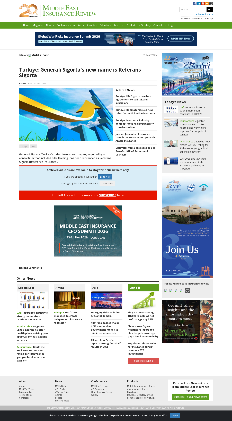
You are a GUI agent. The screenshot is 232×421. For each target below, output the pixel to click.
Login (171, 25)
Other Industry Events (101, 392)
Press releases (62, 400)
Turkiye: (29, 69)
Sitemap (209, 18)
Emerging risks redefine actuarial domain (105, 314)
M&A (33, 146)
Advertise (119, 25)
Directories (132, 392)
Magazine (38, 25)
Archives (78, 25)
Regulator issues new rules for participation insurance (135, 111)
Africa (60, 288)
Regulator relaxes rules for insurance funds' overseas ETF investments (142, 348)
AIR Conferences (99, 389)
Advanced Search (204, 14)
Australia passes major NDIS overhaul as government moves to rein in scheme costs (105, 328)
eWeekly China (62, 392)
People (58, 397)
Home (26, 25)
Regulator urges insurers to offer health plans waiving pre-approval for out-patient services (32, 333)
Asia (95, 288)
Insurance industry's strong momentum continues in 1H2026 (32, 316)
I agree (175, 415)
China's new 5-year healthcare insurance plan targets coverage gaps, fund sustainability (143, 331)
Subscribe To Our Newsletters (190, 396)
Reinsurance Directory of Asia (141, 397)
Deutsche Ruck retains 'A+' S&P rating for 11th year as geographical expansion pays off (31, 353)
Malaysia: (121, 147)
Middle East (26, 288)
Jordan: (119, 134)
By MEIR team (25, 83)
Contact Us (159, 25)
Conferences (64, 25)
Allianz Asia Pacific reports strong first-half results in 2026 (106, 343)
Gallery (94, 394)
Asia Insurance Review (137, 389)
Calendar (104, 25)
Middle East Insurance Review (141, 386)
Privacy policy (25, 392)
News (49, 25)
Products (131, 25)
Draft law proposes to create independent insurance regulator (68, 317)
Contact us (24, 397)
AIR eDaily (60, 389)
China (133, 288)
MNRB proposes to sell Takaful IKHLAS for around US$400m (135, 151)
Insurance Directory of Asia (140, 394)
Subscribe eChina (143, 360)
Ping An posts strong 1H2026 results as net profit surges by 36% (141, 316)
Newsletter (197, 18)
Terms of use (25, 394)
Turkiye (24, 146)
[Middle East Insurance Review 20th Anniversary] (57, 10)
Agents (58, 394)
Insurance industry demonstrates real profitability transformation (134, 124)
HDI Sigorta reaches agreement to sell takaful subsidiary (133, 99)
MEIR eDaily (60, 386)
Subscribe (185, 18)
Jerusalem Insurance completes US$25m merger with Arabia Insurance (135, 137)
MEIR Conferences (99, 386)
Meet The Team (26, 389)
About (22, 386)
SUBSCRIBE (107, 195)
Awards (91, 25)
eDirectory (145, 25)
